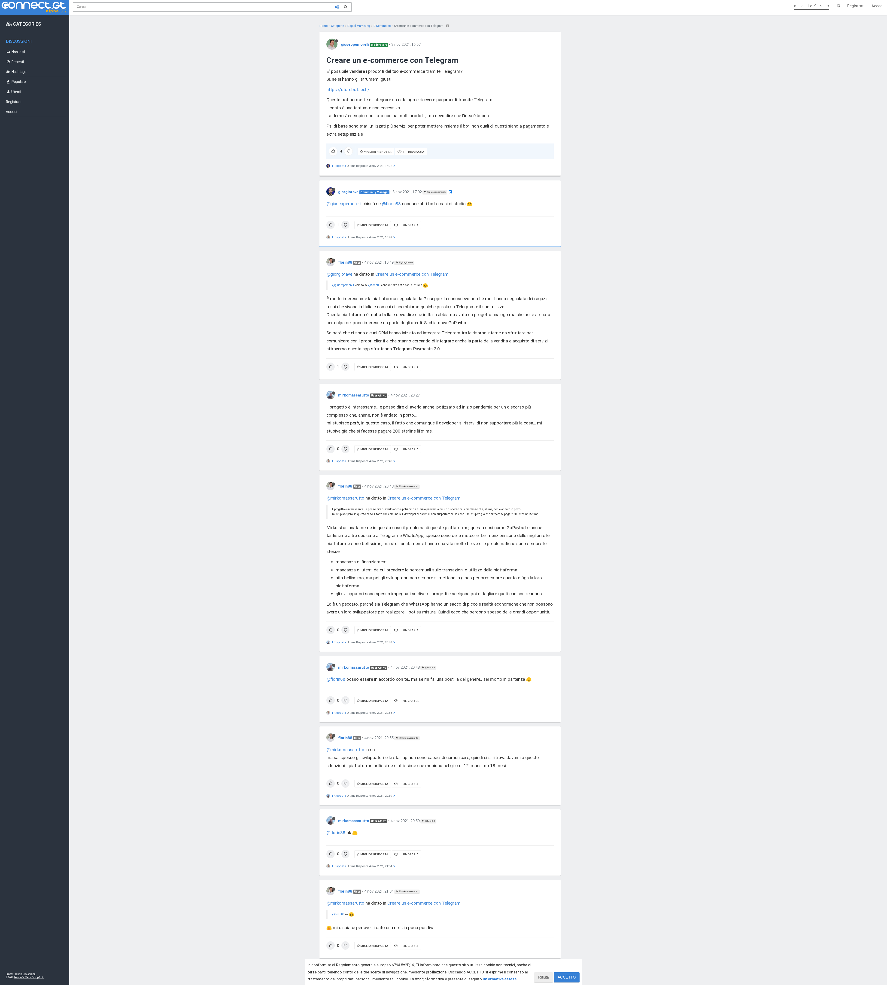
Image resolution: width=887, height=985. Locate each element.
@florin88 (391, 203)
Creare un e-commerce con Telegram (412, 274)
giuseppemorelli (355, 44)
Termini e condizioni (25, 974)
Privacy (9, 974)
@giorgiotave (405, 262)
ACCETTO (567, 977)
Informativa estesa (499, 979)
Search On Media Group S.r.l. (29, 977)
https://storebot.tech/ (347, 89)
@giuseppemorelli (436, 192)
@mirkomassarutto (408, 486)
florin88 (345, 262)
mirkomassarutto (353, 395)
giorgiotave (348, 191)
